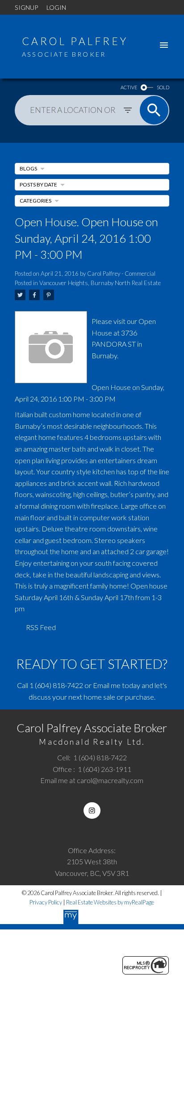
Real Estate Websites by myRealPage (110, 902)
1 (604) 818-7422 (56, 685)
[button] (92, 810)
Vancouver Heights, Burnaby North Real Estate (100, 282)
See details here (116, 371)
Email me (107, 685)
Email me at (91, 780)
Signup (26, 7)
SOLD (163, 87)
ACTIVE (129, 87)
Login (56, 7)
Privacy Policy (45, 902)
